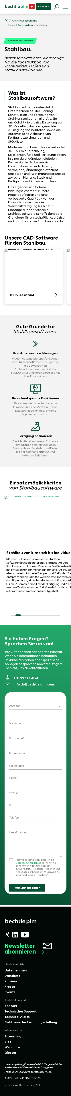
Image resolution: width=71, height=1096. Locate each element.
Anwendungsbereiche (24, 20)
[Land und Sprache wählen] (32, 6)
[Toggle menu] (65, 6)
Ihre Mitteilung (18, 832)
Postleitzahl (16, 765)
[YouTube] (25, 934)
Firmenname (17, 753)
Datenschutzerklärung (28, 862)
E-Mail (12, 778)
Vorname (15, 723)
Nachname (16, 738)
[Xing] (7, 934)
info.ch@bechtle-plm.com (34, 684)
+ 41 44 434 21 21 (26, 678)
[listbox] (35, 704)
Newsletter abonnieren (20, 948)
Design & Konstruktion (20, 25)
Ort (11, 805)
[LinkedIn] (15, 934)
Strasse (14, 793)
